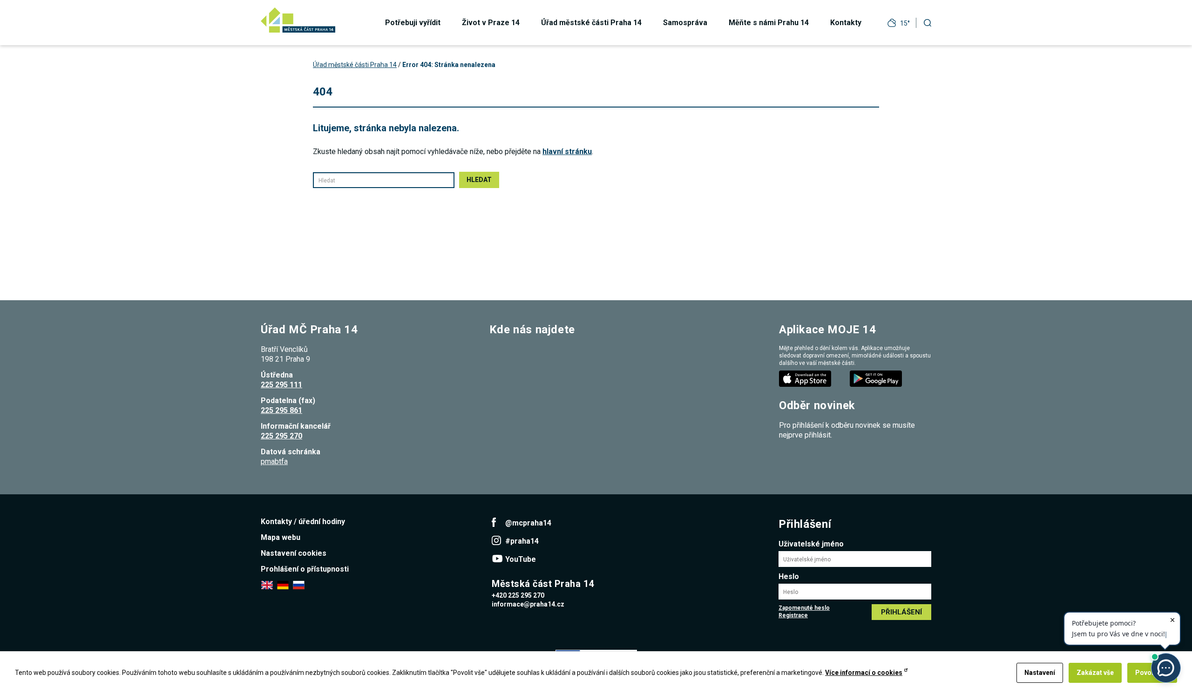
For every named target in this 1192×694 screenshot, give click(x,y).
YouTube (520, 559)
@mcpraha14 (528, 523)
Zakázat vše (1095, 672)
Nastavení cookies (293, 553)
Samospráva (685, 22)
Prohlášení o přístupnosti (305, 569)
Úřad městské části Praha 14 (591, 22)
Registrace (793, 615)
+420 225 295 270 (518, 595)
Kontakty (845, 22)
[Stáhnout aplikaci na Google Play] (877, 378)
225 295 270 (281, 435)
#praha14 (522, 541)
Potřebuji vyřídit (412, 22)
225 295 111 (281, 384)
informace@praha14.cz (528, 604)
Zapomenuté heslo (804, 608)
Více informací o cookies (863, 672)
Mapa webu (280, 537)
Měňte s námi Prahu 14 (769, 22)
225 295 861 (281, 410)
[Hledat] (927, 22)
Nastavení (1039, 672)
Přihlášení (901, 612)
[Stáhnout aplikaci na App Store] (806, 378)
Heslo (789, 576)
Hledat (479, 179)
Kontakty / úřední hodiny (303, 521)
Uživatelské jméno (811, 543)
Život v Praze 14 (491, 22)
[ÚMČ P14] (298, 20)
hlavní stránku (567, 151)
